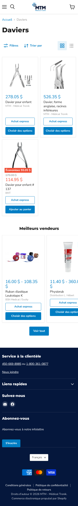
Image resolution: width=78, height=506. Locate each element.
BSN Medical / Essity (16, 299)
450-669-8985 (11, 364)
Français (37, 457)
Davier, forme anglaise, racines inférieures (54, 106)
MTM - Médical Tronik (17, 106)
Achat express (20, 121)
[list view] (71, 45)
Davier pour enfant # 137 (19, 187)
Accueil (7, 19)
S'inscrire (11, 443)
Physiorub (57, 292)
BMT (8, 193)
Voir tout (39, 331)
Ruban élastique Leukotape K (16, 294)
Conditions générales (18, 485)
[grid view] (62, 45)
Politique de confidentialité (52, 485)
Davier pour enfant (18, 102)
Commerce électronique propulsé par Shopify (39, 498)
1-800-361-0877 (37, 364)
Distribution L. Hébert (62, 295)
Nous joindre (10, 372)
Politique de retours (39, 490)
